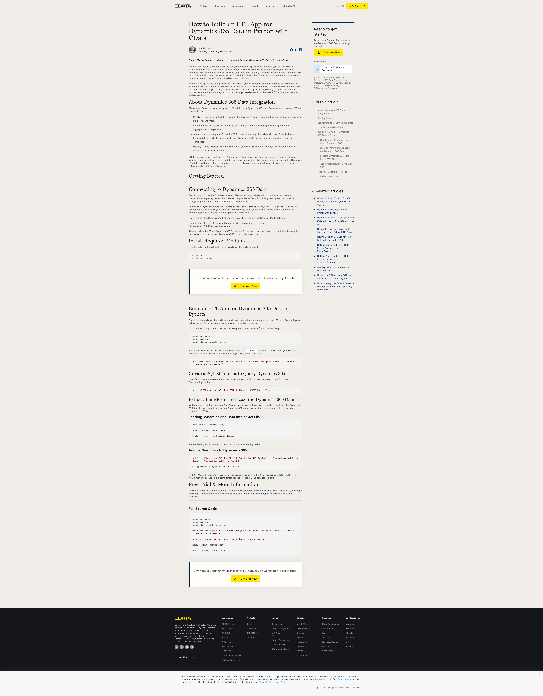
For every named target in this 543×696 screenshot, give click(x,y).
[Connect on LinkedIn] (300, 49)
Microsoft (350, 637)
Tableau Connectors (231, 660)
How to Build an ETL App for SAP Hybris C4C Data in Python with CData (334, 201)
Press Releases (303, 628)
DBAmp (250, 637)
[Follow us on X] (296, 49)
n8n (348, 642)
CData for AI (289, 6)
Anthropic (350, 624)
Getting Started (325, 118)
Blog (323, 633)
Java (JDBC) (227, 628)
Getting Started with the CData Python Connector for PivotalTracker (333, 248)
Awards (299, 637)
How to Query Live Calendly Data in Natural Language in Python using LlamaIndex (335, 286)
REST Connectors (230, 646)
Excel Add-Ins (228, 650)
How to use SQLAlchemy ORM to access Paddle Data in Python (334, 277)
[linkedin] (177, 647)
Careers (300, 650)
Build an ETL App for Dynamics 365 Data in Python (333, 133)
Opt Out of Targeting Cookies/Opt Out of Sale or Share (338, 687)
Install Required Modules (330, 127)
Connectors (277, 624)
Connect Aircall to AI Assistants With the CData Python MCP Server (335, 230)
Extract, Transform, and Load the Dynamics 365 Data (335, 149)
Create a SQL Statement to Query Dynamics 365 (334, 141)
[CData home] (185, 6)
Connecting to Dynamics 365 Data (335, 122)
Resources (326, 637)
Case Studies (327, 628)
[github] (187, 647)
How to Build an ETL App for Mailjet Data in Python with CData (335, 238)
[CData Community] (192, 647)
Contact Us (301, 655)
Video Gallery (327, 650)
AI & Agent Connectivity (278, 634)
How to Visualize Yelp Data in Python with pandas (332, 211)
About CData (302, 624)
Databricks (351, 628)
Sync (249, 624)
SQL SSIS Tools (253, 633)
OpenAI (349, 646)
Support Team (268, 493)
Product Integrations (281, 628)
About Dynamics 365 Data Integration (331, 112)
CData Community (330, 624)
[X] (182, 647)
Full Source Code (329, 176)
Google (349, 633)
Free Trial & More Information (332, 171)
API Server (226, 642)
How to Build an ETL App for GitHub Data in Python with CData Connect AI (335, 221)
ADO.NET (226, 633)
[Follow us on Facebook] (291, 49)
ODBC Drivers (228, 624)
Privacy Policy (344, 679)
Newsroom (301, 633)
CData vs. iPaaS (279, 644)
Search (338, 6)
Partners (300, 646)
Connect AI (252, 628)
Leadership (301, 642)
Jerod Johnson (205, 48)
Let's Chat (354, 6)
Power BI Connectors (231, 655)
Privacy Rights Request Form (272, 682)
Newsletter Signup (330, 642)
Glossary (325, 646)
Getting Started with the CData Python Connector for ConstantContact (333, 259)
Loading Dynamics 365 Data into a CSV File (334, 157)
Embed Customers (280, 640)
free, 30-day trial (210, 490)
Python (225, 637)
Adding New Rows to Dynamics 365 (336, 165)
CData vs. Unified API (281, 649)
